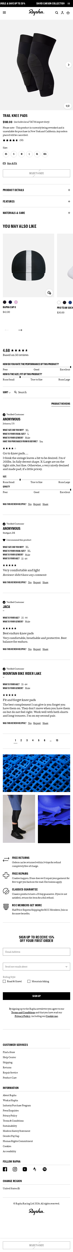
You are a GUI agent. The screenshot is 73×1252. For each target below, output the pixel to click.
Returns (7, 1067)
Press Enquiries (11, 1110)
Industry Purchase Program (17, 1105)
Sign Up (36, 995)
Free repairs (20, 873)
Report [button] (37, 504)
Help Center (9, 1057)
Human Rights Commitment (18, 1141)
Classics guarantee (25, 889)
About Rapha (9, 1095)
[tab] (60, 404)
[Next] (20, 330)
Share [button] (45, 504)
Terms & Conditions (13, 1120)
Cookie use (52, 1016)
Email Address (12, 952)
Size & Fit (12, 163)
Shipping (7, 1062)
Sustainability (10, 1125)
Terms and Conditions (23, 1012)
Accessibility (9, 1151)
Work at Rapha (10, 1100)
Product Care (10, 1077)
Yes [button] (30, 504)
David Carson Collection (50, 3)
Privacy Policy (22, 1016)
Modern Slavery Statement (16, 1130)
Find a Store (9, 1052)
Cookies (7, 1146)
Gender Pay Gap (11, 1136)
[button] (15, 740)
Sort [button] (6, 392)
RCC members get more (27, 905)
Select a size (36, 173)
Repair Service (10, 1072)
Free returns (21, 857)
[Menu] (4, 12)
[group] (36, 350)
